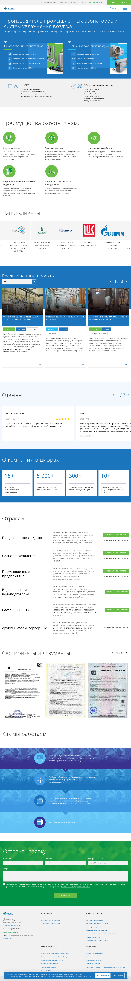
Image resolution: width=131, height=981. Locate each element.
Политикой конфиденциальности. (75, 887)
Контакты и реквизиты (93, 963)
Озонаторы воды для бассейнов (96, 930)
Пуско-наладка (89, 91)
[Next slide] (128, 395)
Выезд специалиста (91, 89)
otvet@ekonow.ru (98, 2)
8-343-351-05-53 (50, 2)
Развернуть (85, 436)
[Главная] (9, 8)
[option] (42, 236)
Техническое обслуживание (94, 98)
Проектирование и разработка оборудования (38, 94)
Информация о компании (94, 953)
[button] (110, 281)
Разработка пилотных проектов (32, 91)
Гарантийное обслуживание (94, 94)
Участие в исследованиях (30, 89)
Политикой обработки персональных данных (74, 976)
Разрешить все (103, 975)
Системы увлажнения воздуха (51, 920)
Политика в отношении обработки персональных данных (105, 967)
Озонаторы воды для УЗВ (94, 920)
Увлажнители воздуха (93, 937)
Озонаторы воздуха (92, 927)
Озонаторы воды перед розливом (97, 923)
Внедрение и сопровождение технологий (36, 96)
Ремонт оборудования (92, 96)
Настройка (118, 975)
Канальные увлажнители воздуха (97, 940)
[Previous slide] (114, 395)
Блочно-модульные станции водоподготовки (101, 934)
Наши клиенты (91, 957)
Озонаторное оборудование (50, 923)
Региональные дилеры (93, 960)
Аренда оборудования (92, 101)
